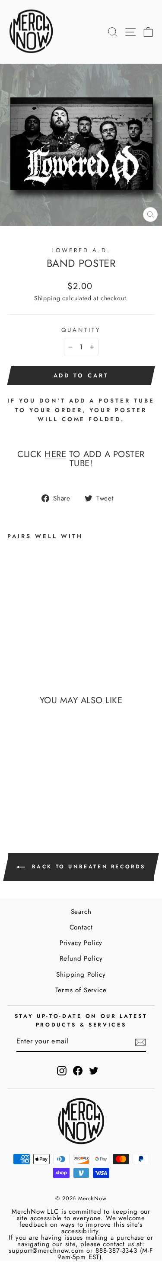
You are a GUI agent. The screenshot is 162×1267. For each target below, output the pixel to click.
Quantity (81, 330)
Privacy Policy (81, 943)
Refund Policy (81, 958)
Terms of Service (80, 990)
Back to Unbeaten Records (87, 866)
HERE (55, 454)
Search (81, 911)
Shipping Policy (80, 974)
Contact (81, 927)
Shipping (47, 298)
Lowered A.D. (81, 250)
